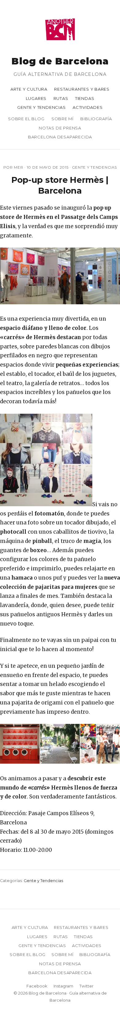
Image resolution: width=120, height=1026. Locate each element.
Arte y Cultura (28, 89)
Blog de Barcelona (59, 61)
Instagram (63, 985)
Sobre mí (62, 118)
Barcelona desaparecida (60, 136)
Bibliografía (96, 118)
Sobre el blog (26, 118)
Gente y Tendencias (41, 107)
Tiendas (84, 98)
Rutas (61, 98)
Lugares (36, 98)
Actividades (88, 107)
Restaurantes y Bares (82, 89)
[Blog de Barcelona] (60, 44)
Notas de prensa (60, 127)
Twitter (86, 985)
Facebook (36, 985)
